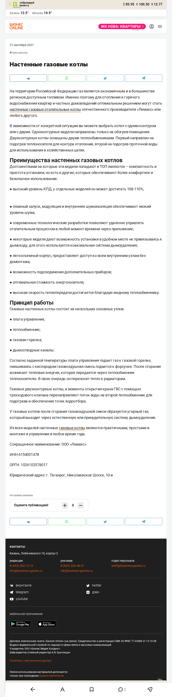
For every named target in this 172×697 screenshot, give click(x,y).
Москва (37, 13)
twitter (96, 585)
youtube (21, 599)
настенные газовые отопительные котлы (45, 109)
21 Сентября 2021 (22, 45)
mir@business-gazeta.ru (77, 570)
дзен (95, 592)
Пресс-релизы (20, 52)
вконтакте (23, 585)
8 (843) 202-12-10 (21, 565)
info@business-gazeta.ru (26, 570)
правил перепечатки (51, 675)
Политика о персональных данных (30, 660)
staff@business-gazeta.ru (128, 565)
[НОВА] (121, 26)
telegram (22, 592)
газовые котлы (72, 428)
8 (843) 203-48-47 (72, 565)
